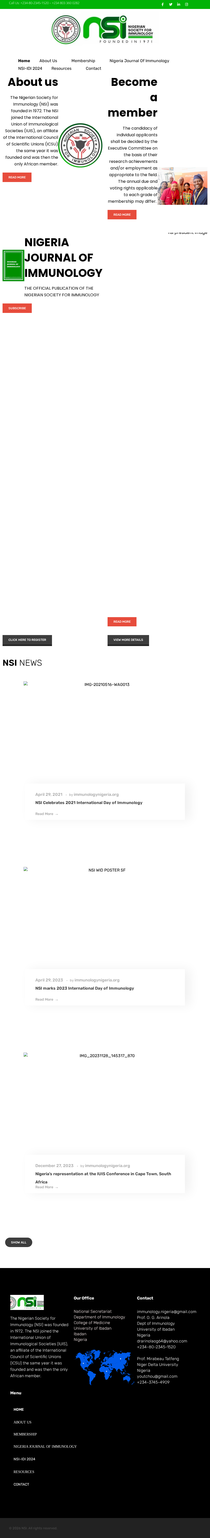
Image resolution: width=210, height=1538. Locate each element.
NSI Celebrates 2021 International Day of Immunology (88, 802)
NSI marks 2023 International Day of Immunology (84, 988)
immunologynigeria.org (96, 794)
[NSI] (105, 29)
